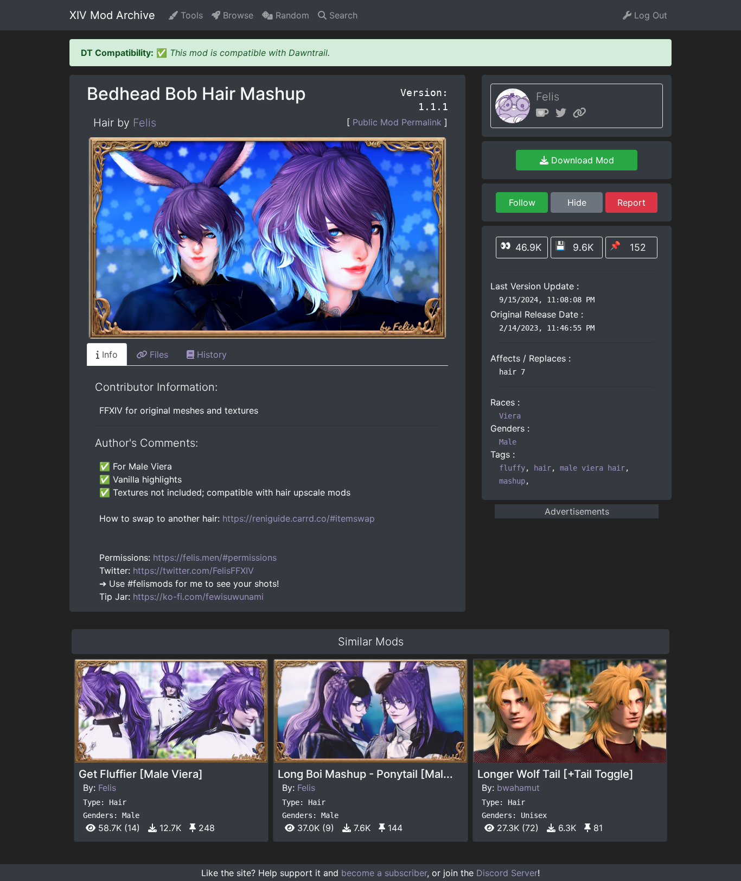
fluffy (512, 468)
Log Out (649, 15)
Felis (144, 122)
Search (342, 15)
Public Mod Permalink (397, 122)
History (210, 354)
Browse (236, 15)
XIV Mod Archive (112, 15)
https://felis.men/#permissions (215, 557)
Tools (190, 15)
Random (291, 15)
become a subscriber (384, 872)
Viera (510, 415)
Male (507, 442)
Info (108, 354)
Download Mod (581, 160)
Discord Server (507, 872)
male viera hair (592, 468)
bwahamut (518, 787)
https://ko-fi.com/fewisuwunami (198, 596)
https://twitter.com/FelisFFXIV (193, 570)
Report (631, 202)
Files (157, 354)
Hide (576, 202)
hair (542, 468)
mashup (512, 481)
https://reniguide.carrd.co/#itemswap (298, 518)
